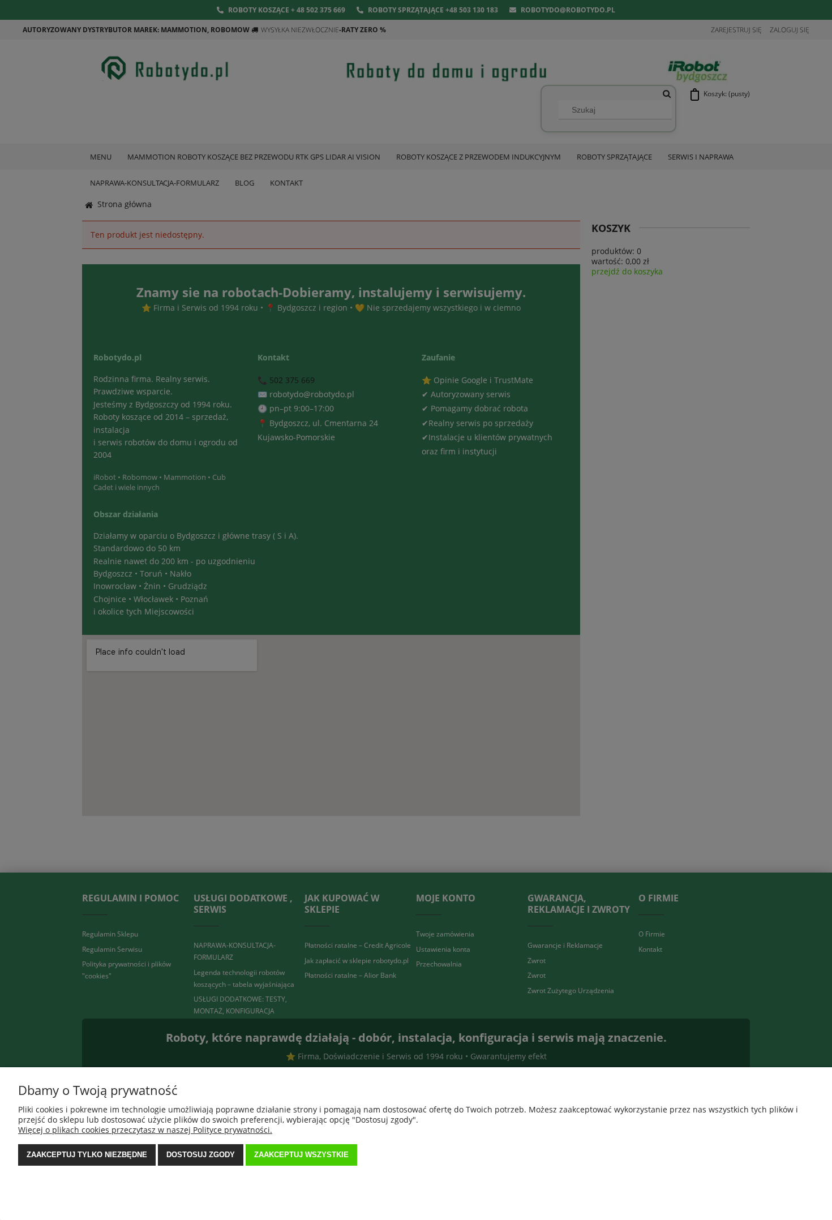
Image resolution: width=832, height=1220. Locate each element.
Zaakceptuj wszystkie (301, 1154)
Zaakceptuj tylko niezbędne (87, 1154)
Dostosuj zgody (200, 1154)
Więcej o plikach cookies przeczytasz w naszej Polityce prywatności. (145, 1129)
